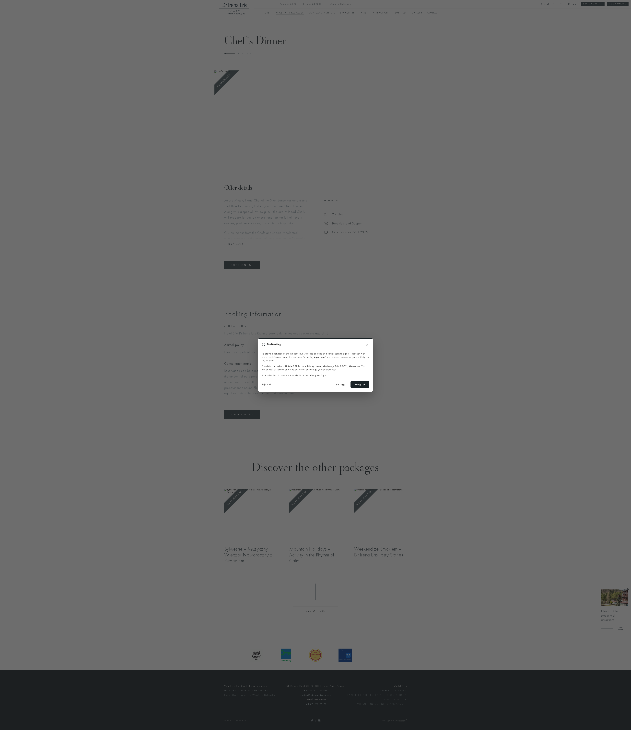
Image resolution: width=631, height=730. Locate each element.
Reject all (266, 384)
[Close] (367, 344)
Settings (340, 384)
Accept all (359, 384)
